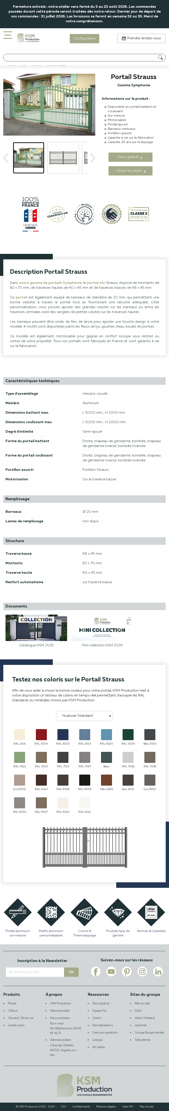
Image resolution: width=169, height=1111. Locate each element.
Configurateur (84, 38)
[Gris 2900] (150, 780)
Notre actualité (60, 1010)
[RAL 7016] (63, 757)
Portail (12, 1003)
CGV (63, 1106)
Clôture (13, 1010)
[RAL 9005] (84, 780)
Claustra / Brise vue (20, 1018)
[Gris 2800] (19, 780)
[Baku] (106, 757)
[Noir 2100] (128, 780)
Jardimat (141, 1025)
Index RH (127, 1106)
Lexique (97, 1040)
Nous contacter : (60, 1021)
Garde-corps (16, 1025)
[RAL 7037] (84, 757)
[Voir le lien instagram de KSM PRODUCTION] (142, 971)
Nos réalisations (102, 1025)
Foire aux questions (105, 1032)
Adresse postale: (63, 1048)
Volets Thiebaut (145, 1018)
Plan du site (142, 1003)
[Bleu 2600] (150, 734)
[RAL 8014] (41, 780)
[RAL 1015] (19, 734)
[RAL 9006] (19, 803)
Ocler (138, 1010)
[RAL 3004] (41, 734)
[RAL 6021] (19, 757)
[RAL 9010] (63, 803)
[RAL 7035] (128, 757)
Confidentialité (81, 1106)
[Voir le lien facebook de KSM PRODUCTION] (95, 971)
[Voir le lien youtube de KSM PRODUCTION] (111, 971)
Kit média (98, 1047)
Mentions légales (106, 1106)
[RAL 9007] (41, 803)
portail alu (96, 283)
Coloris (96, 1018)
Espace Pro (99, 1010)
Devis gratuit (100, 1003)
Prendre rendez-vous (144, 38)
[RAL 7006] (41, 757)
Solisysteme (142, 1040)
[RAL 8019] (63, 780)
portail (21, 297)
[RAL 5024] (106, 734)
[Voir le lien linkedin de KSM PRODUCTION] (158, 971)
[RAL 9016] (84, 803)
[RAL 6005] (128, 734)
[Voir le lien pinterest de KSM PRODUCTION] (127, 971)
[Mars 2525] (106, 780)
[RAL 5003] (63, 734)
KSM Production (60, 1003)
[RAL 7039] (150, 757)
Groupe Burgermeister (149, 1032)
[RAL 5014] (84, 734)
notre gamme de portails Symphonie (50, 283)
